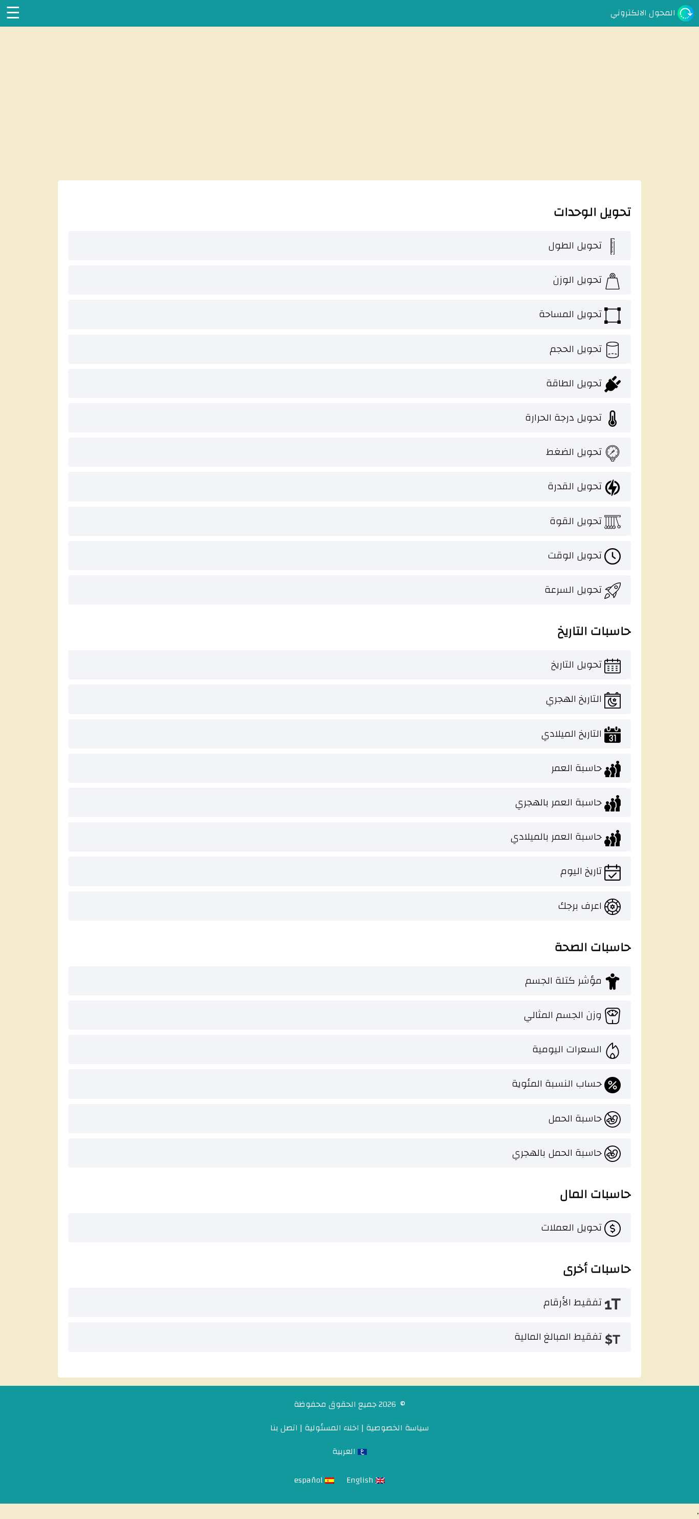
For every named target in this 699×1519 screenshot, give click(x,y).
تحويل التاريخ (576, 664)
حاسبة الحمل (575, 1118)
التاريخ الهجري (573, 699)
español (309, 1480)
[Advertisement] (349, 103)
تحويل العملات (571, 1227)
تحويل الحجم (576, 349)
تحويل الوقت (575, 555)
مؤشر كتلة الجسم (563, 980)
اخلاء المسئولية (331, 1427)
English (361, 1480)
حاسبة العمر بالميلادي (556, 836)
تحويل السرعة (573, 589)
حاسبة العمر (576, 768)
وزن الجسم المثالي (562, 1015)
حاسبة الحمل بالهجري (557, 1152)
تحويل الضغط (574, 452)
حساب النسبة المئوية (557, 1083)
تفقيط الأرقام (572, 1302)
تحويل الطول (575, 245)
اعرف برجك (580, 906)
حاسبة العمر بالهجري (558, 802)
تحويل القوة (576, 521)
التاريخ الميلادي (571, 733)
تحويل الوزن (577, 279)
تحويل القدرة (575, 486)
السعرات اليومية (567, 1049)
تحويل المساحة (570, 314)
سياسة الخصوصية (397, 1427)
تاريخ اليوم (581, 871)
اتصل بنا (284, 1427)
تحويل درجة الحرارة (563, 417)
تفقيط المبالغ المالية (558, 1336)
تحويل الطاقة (574, 383)
